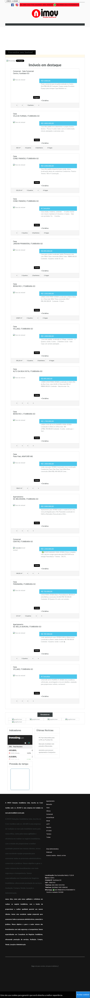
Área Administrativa (52, 849)
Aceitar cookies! (83, 995)
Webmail (49, 852)
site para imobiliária (51, 966)
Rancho (48, 827)
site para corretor (40, 966)
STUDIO (49, 831)
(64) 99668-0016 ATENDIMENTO (64, 890)
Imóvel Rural (50, 817)
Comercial (49, 814)
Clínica (48, 811)
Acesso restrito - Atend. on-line (56, 855)
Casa (48, 807)
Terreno (48, 834)
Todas (48, 837)
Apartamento (50, 801)
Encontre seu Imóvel (20, 52)
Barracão (49, 804)
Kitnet (48, 821)
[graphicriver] (17, 719)
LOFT (48, 824)
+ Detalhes (45, 100)
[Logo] (45, 13)
